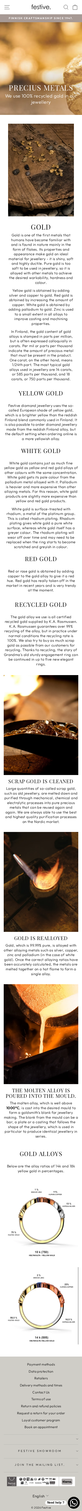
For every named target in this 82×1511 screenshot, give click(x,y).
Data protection (41, 1371)
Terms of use (41, 1399)
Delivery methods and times (41, 1385)
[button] (15, 11)
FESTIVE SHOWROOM (40, 1451)
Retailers (41, 1378)
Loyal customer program (41, 1420)
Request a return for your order (41, 1413)
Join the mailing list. (40, 1464)
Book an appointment (41, 1427)
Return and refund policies (41, 1406)
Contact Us (40, 1392)
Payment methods (41, 1364)
